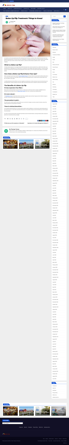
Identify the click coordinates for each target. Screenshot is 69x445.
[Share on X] (10, 119)
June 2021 (54, 237)
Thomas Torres (12, 21)
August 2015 (55, 376)
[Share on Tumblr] (21, 119)
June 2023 (54, 188)
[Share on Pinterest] (17, 119)
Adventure (54, 47)
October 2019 (55, 274)
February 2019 (55, 294)
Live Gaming (55, 74)
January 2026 (55, 116)
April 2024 (54, 163)
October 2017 (55, 334)
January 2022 (55, 225)
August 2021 (55, 235)
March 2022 (55, 220)
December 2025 (55, 118)
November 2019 (55, 272)
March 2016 (55, 366)
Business (54, 52)
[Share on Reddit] (19, 119)
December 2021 (55, 227)
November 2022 (55, 205)
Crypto (54, 57)
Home (4, 8)
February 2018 (55, 324)
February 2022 (55, 222)
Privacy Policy (55, 392)
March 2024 (55, 165)
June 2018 (54, 314)
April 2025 (54, 133)
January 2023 (55, 200)
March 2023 (55, 195)
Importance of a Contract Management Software (38, 123)
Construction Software (56, 54)
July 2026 (54, 106)
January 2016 (55, 368)
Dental (54, 59)
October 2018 (55, 304)
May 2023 (54, 190)
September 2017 (55, 336)
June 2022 (54, 217)
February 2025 (55, 138)
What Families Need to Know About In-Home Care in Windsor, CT (26, 145)
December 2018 (55, 299)
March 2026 (55, 113)
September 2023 (55, 180)
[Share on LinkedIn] (12, 119)
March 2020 (55, 262)
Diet (53, 62)
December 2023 (55, 173)
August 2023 (55, 183)
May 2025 (54, 131)
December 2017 (55, 329)
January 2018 (55, 326)
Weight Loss (55, 94)
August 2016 (55, 361)
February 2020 (55, 264)
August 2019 (55, 279)
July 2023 (54, 185)
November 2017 (55, 331)
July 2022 (54, 215)
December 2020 (55, 240)
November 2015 (55, 371)
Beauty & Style (55, 49)
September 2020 (55, 247)
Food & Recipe (55, 67)
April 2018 (54, 319)
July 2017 (54, 341)
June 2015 (54, 378)
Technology (55, 89)
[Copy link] (26, 119)
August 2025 (55, 123)
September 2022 (55, 210)
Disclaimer (33, 8)
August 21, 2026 (8, 412)
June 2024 (54, 158)
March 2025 (55, 136)
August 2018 (55, 309)
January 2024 (55, 170)
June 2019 (54, 284)
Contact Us (26, 8)
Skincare (54, 84)
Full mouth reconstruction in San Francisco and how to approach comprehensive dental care (58, 35)
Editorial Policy (41, 8)
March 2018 (55, 321)
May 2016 (54, 363)
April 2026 (54, 111)
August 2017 (55, 339)
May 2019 (54, 287)
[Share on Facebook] (8, 119)
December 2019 (55, 269)
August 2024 (55, 153)
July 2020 (54, 252)
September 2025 (55, 121)
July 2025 (54, 126)
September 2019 (55, 277)
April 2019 (54, 289)
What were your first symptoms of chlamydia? (14, 123)
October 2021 (55, 232)
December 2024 (55, 143)
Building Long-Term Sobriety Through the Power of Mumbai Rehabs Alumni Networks (59, 31)
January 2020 (55, 267)
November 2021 (55, 230)
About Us (10, 8)
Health (7, 16)
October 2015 (55, 373)
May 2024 (54, 160)
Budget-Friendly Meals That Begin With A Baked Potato (10, 145)
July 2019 (54, 282)
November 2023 (55, 175)
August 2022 (55, 212)
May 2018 (54, 316)
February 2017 (55, 351)
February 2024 (55, 168)
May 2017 (54, 346)
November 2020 (55, 242)
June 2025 (54, 128)
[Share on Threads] (24, 119)
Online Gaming (55, 79)
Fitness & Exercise (56, 64)
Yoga (53, 96)
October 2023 (55, 178)
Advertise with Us (18, 8)
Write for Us (41, 427)
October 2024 (55, 148)
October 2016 (55, 356)
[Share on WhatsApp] (14, 119)
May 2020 (54, 257)
